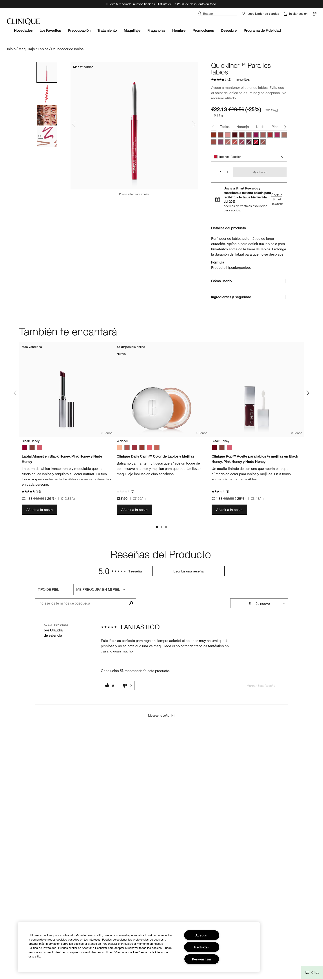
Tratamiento (107, 30)
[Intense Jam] (277, 135)
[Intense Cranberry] (270, 135)
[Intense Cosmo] (242, 142)
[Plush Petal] (157, 447)
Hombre (178, 30)
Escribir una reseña (188, 571)
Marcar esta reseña (261, 685)
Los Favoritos (50, 30)
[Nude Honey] (220, 135)
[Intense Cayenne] (235, 142)
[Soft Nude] (263, 142)
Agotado (259, 172)
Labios (43, 49)
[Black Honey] (235, 135)
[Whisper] (119, 447)
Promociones (203, 30)
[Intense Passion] (256, 142)
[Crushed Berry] (256, 135)
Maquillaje (132, 30)
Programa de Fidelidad (262, 30)
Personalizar (201, 959)
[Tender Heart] (127, 447)
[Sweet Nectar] (149, 447)
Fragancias (156, 30)
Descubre (229, 30)
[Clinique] (23, 21)
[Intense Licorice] (249, 142)
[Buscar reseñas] (131, 603)
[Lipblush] (284, 135)
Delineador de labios (67, 49)
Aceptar (202, 935)
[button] (312, 972)
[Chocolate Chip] (242, 135)
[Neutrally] (213, 142)
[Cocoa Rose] (249, 135)
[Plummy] (220, 142)
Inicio (11, 49)
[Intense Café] (227, 142)
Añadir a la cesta (39, 510)
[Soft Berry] (134, 447)
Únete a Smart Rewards (277, 199)
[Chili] (213, 135)
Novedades (23, 30)
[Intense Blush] (263, 135)
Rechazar (201, 947)
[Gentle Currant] (142, 447)
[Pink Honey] (227, 135)
